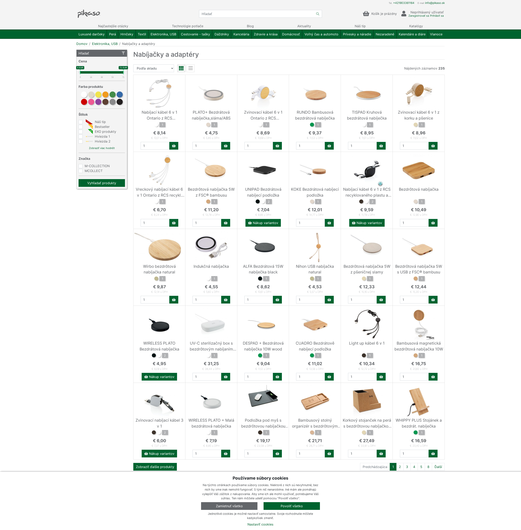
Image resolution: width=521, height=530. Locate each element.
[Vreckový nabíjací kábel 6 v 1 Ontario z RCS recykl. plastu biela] (156, 202)
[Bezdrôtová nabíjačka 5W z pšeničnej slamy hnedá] (364, 279)
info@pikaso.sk (435, 2)
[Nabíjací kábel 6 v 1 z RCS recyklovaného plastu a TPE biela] (366, 202)
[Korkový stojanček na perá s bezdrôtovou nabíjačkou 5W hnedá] (364, 433)
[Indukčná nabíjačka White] (208, 279)
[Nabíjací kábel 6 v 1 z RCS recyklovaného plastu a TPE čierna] (361, 202)
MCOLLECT (94, 171)
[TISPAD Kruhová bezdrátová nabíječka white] (364, 125)
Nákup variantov (265, 223)
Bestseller (102, 127)
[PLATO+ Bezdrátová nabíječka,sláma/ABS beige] (208, 125)
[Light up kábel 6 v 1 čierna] (364, 356)
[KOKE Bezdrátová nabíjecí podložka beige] (312, 202)
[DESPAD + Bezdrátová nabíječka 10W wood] (260, 356)
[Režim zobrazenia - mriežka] (181, 68)
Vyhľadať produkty (101, 183)
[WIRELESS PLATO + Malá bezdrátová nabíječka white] (208, 433)
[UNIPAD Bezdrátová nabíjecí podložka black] (258, 202)
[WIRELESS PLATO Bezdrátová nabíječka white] (159, 356)
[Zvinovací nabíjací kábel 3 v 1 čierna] (154, 433)
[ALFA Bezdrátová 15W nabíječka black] (260, 279)
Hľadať (84, 53)
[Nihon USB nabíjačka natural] (312, 279)
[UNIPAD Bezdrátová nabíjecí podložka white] (263, 202)
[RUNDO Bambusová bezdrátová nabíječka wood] (312, 125)
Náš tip (100, 122)
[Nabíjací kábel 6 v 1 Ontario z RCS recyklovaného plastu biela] (156, 125)
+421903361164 (403, 2)
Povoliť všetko (292, 506)
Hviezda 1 (102, 136)
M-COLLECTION (97, 166)
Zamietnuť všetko (229, 506)
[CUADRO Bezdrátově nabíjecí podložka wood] (312, 356)
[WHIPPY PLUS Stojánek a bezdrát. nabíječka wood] (416, 433)
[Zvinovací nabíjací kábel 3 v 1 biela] (159, 433)
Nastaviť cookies (260, 524)
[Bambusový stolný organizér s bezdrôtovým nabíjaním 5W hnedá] (312, 433)
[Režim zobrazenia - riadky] (190, 68)
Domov (82, 44)
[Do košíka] (173, 146)
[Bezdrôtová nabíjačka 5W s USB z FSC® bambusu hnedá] (416, 279)
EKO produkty (105, 132)
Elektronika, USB (105, 44)
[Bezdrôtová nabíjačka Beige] (416, 202)
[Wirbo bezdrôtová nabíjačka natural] (156, 279)
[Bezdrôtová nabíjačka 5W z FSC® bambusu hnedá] (208, 202)
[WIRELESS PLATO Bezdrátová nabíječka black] (154, 356)
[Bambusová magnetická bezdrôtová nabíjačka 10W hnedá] (416, 356)
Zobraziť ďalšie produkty (155, 467)
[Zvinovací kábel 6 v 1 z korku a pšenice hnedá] (416, 125)
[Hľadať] (317, 14)
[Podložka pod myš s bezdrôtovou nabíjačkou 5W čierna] (260, 433)
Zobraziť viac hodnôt (102, 148)
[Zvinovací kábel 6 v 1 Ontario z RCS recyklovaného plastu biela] (260, 125)
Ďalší (438, 467)
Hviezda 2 (102, 141)
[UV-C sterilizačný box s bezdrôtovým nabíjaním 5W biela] (208, 356)
